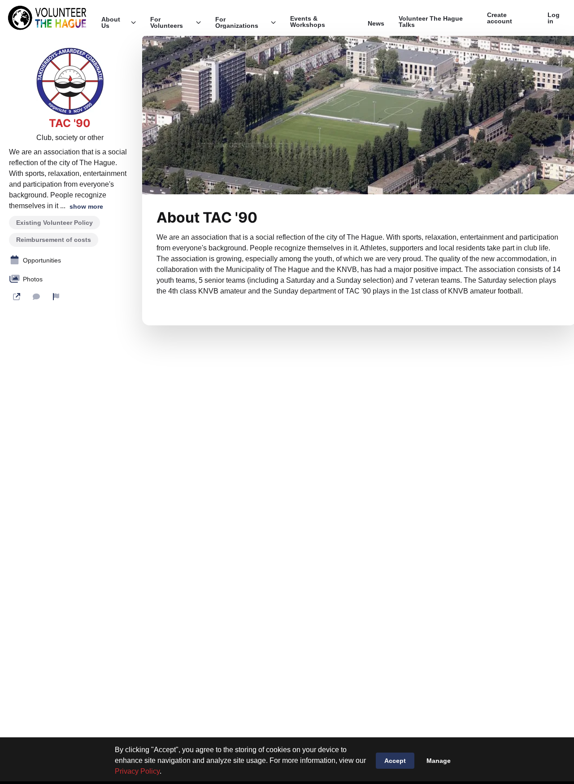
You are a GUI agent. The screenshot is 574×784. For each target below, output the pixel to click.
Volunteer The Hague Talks (431, 21)
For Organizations (236, 22)
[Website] (16, 296)
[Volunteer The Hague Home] (47, 18)
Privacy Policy (137, 771)
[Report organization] (56, 296)
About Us (110, 22)
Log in (554, 18)
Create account (499, 18)
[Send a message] (36, 296)
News (376, 23)
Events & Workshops (307, 21)
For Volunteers (166, 22)
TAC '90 (70, 123)
